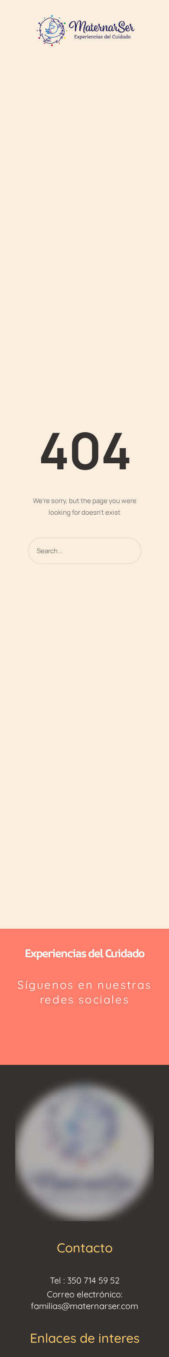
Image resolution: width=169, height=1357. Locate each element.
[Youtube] (105, 1028)
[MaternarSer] (84, 30)
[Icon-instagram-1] (64, 1028)
